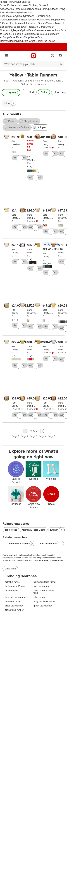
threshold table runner (16, 597)
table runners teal (48, 543)
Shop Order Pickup (13, 37)
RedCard (23, 40)
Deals (31, 30)
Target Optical (20, 30)
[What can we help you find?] (33, 64)
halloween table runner (45, 582)
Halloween (23, 5)
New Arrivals (53, 30)
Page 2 (24, 436)
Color (44, 92)
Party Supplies (15, 26)
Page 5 (51, 436)
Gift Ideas (28, 26)
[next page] (42, 431)
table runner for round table (44, 591)
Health (19, 19)
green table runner (43, 605)
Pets (12, 19)
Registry (13, 40)
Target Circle (35, 40)
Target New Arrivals (11, 1)
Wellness (28, 19)
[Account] (52, 55)
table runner (39, 597)
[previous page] (25, 431)
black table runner (14, 605)
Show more (10, 568)
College (12, 5)
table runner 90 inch (15, 586)
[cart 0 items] (60, 55)
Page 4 (42, 436)
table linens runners (19, 543)
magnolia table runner (44, 601)
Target (5, 80)
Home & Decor (22, 8)
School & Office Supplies (46, 19)
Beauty (21, 15)
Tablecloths (11, 529)
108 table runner (13, 601)
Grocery (14, 12)
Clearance (40, 30)
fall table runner (12, 582)
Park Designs (29, 162)
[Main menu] (6, 55)
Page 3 (33, 436)
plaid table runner (42, 586)
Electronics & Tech (20, 23)
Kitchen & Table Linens (48, 80)
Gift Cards (39, 26)
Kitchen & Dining (39, 8)
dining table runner (14, 610)
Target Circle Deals (40, 33)
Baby (14, 15)
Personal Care (33, 15)
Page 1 (15, 436)
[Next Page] (63, 92)
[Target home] (33, 55)
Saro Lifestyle (13, 147)
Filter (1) (13, 92)
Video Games (38, 23)
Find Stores (48, 40)
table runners (11, 590)
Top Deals (24, 33)
